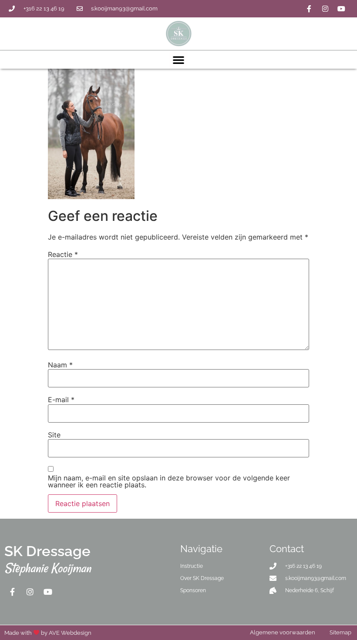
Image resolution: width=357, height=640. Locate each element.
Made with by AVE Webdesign (47, 633)
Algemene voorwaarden (282, 632)
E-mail (61, 399)
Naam (60, 364)
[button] (178, 59)
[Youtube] (341, 9)
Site (54, 434)
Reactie (63, 254)
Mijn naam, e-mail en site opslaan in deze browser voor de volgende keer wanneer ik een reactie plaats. (169, 481)
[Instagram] (325, 9)
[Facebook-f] (309, 9)
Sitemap (340, 632)
